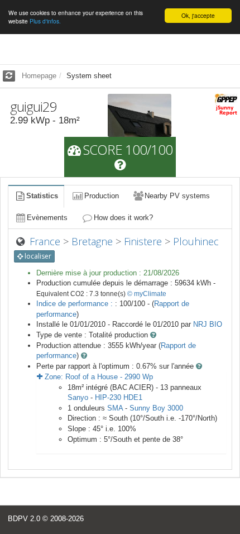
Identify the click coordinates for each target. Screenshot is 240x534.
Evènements (47, 217)
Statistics (42, 196)
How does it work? (123, 217)
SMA (115, 408)
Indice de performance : (75, 303)
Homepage (39, 75)
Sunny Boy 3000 (156, 408)
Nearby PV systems (177, 196)
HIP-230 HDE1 (118, 397)
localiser (37, 256)
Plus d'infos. (45, 21)
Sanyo (78, 397)
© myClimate (146, 294)
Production (101, 196)
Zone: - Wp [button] (97, 377)
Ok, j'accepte (198, 15)
